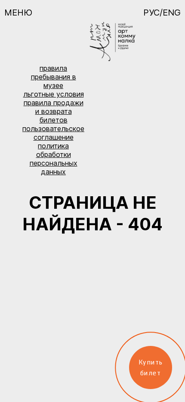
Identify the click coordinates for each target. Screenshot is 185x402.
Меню (18, 12)
